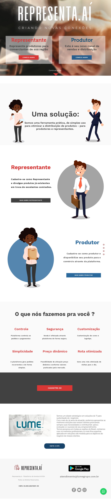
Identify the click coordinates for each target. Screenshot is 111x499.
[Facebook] (74, 490)
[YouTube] (79, 490)
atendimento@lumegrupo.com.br (79, 476)
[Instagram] (84, 490)
